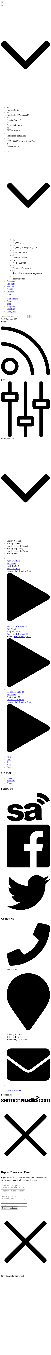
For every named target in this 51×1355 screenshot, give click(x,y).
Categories (11, 311)
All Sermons (12, 299)
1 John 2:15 (23, 634)
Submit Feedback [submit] (9, 1208)
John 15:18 (12, 634)
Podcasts (11, 284)
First (9, 757)
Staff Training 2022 (22, 571)
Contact (10, 291)
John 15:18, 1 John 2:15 (17, 626)
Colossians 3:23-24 (15, 692)
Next (9, 764)
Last (9, 767)
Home (9, 778)
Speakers (11, 309)
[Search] (28, 316)
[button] (25, 1135)
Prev (9, 759)
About (9, 289)
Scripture (11, 306)
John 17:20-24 (13, 561)
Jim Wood (11, 563)
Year (9, 304)
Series (9, 301)
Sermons (11, 281)
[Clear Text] (31, 316)
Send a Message (14, 1090)
